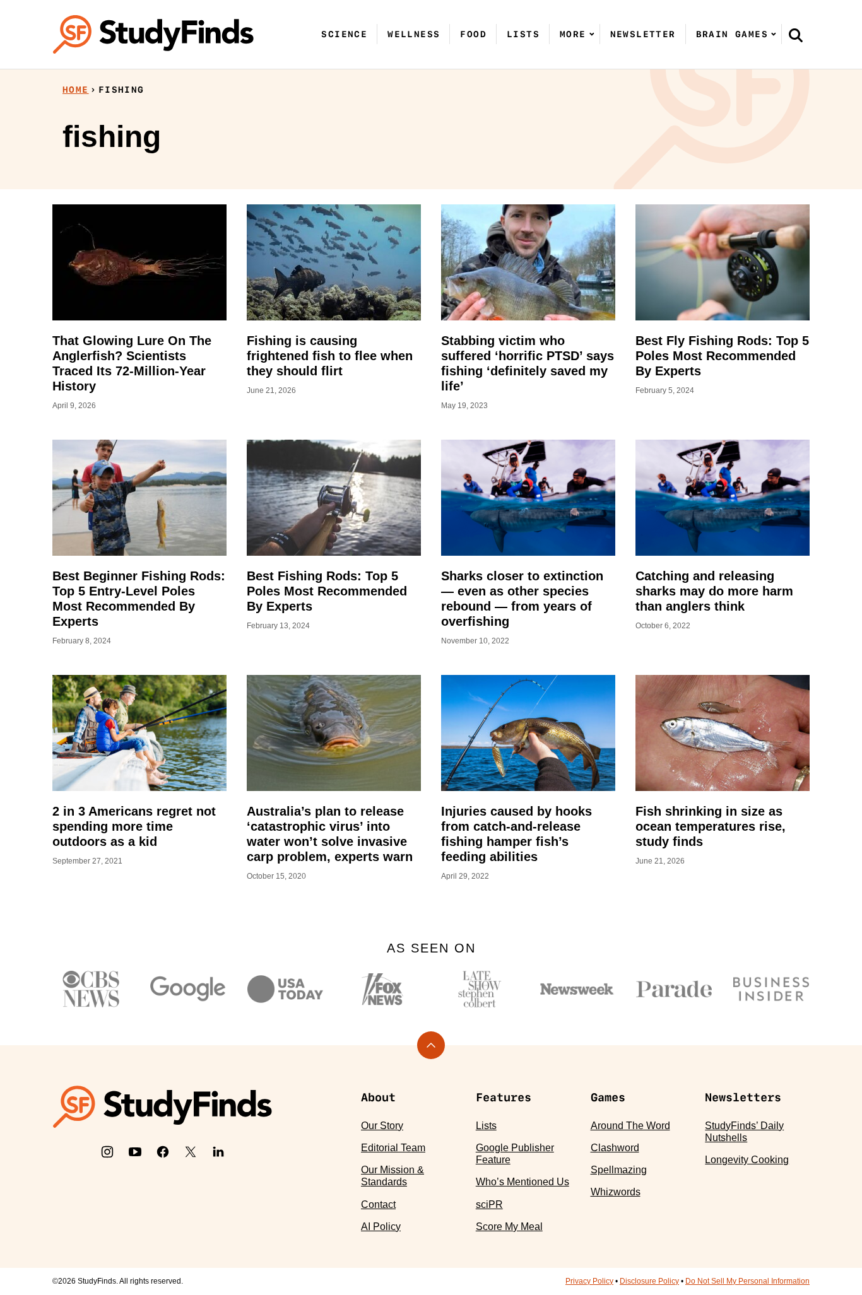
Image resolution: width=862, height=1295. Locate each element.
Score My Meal (509, 1226)
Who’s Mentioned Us (522, 1181)
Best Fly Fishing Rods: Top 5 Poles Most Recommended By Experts (722, 356)
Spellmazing (619, 1169)
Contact (378, 1204)
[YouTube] (135, 1152)
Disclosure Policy (649, 1281)
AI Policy (381, 1226)
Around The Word (630, 1125)
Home (75, 90)
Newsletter (643, 34)
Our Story (382, 1125)
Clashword (615, 1147)
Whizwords (616, 1192)
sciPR (489, 1204)
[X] (190, 1152)
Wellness (413, 34)
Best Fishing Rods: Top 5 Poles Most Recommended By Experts (327, 591)
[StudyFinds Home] (153, 34)
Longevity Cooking (747, 1159)
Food (473, 34)
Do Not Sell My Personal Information (747, 1281)
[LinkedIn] (218, 1152)
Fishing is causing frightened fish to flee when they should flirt (330, 356)
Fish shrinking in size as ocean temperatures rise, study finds (710, 826)
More (573, 34)
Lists (523, 34)
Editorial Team (393, 1147)
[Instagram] (107, 1152)
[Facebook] (163, 1152)
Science (344, 34)
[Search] (796, 35)
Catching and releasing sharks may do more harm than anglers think (714, 591)
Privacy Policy (589, 1281)
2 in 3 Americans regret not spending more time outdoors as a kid (134, 826)
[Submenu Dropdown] (592, 34)
